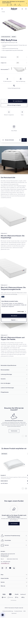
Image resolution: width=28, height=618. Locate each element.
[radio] (17, 57)
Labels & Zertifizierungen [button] (7, 387)
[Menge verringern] (2, 101)
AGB (24, 611)
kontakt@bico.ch (5, 563)
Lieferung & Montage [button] (6, 374)
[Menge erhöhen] (6, 101)
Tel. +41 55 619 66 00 (5, 561)
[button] (2, 614)
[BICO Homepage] (14, 9)
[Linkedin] (14, 568)
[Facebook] (6, 568)
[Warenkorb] (26, 9)
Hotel (3, 11)
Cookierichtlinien (18, 611)
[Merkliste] (22, 9)
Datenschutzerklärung (8, 611)
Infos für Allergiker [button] (5, 383)
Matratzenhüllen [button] (5, 369)
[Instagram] (2, 568)
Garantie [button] (3, 378)
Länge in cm (3, 62)
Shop (2, 574)
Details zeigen (21, 311)
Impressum (14, 613)
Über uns (3, 586)
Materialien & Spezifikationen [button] (8, 365)
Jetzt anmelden (14, 523)
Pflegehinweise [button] (5, 392)
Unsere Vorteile (5, 578)
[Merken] (20, 140)
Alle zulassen (14, 315)
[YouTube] (10, 568)
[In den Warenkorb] (24, 140)
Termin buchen (14, 430)
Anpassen (13, 320)
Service (2, 582)
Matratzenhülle (4, 69)
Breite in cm (3, 57)
